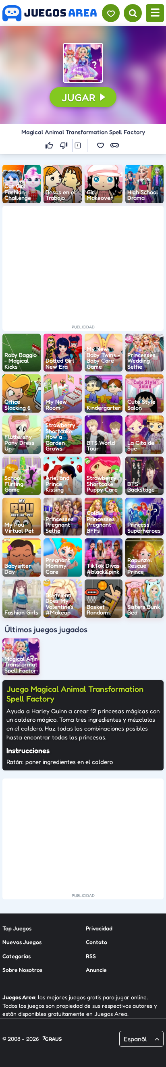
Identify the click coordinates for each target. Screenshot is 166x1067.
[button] (83, 63)
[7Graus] (52, 1039)
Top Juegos (16, 928)
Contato (96, 941)
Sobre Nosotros (22, 969)
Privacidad (99, 928)
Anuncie (96, 969)
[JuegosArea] (49, 13)
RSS (91, 956)
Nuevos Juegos (22, 941)
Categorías (16, 956)
